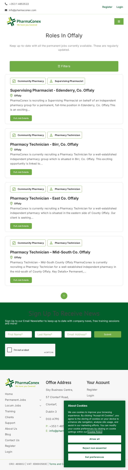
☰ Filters (64, 66)
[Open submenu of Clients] (39, 417)
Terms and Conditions (61, 463)
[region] (94, 434)
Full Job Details (21, 118)
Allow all (95, 439)
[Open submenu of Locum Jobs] (39, 405)
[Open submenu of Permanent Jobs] (39, 400)
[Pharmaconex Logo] (24, 18)
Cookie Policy (95, 431)
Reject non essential (95, 448)
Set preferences (94, 457)
